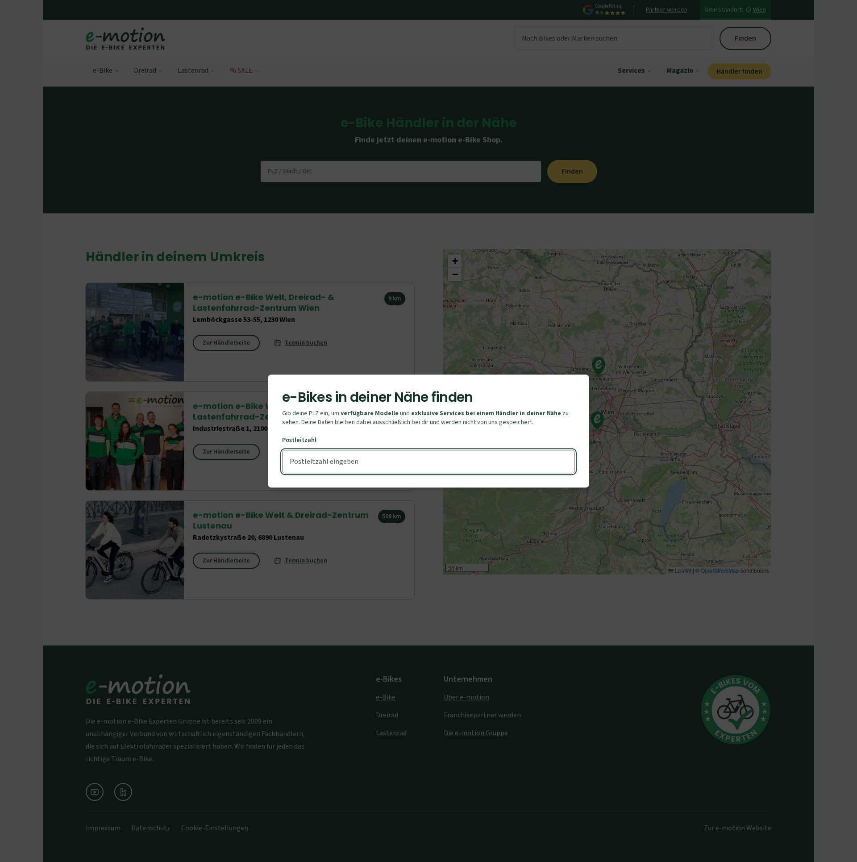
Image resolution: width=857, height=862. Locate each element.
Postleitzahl (299, 440)
